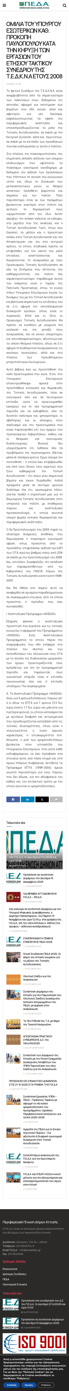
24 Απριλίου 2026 (18, 865)
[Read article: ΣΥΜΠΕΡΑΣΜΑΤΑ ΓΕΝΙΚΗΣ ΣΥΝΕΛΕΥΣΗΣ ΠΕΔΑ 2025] (13, 942)
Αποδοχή (11, 1385)
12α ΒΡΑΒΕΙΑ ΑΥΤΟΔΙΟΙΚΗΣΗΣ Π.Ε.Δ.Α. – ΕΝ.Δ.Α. (40, 895)
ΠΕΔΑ (6, 1279)
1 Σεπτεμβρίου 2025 (34, 1074)
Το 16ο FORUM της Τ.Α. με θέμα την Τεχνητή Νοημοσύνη (41, 1022)
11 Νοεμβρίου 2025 (19, 931)
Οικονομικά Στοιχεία (15, 1284)
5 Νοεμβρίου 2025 (33, 946)
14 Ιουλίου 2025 (31, 1167)
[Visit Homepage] (34, 5)
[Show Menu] (4, 5)
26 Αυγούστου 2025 (19, 1089)
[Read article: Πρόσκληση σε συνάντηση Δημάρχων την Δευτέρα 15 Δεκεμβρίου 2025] (13, 878)
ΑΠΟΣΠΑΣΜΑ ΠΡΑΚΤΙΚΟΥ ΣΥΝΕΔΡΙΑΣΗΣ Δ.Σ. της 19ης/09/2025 (37, 1040)
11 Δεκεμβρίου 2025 (33, 886)
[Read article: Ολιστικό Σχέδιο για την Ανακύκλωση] (13, 979)
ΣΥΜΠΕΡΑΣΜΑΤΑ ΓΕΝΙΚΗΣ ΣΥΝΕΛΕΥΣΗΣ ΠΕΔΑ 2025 (38, 940)
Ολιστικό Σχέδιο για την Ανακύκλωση (37, 977)
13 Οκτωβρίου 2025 (33, 1029)
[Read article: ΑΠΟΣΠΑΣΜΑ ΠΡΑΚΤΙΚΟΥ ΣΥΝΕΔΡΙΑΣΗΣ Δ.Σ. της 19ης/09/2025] (13, 1040)
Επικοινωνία (10, 1269)
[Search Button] (64, 5)
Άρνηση (29, 1385)
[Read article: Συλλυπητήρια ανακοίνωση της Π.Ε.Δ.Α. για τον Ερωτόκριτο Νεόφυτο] (13, 1158)
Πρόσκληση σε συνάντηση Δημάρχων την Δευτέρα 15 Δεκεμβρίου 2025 (38, 878)
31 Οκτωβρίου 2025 (33, 969)
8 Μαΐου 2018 (13, 83)
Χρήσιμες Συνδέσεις (14, 1274)
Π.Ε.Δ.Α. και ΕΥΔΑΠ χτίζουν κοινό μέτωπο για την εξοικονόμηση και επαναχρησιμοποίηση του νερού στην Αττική (42, 1179)
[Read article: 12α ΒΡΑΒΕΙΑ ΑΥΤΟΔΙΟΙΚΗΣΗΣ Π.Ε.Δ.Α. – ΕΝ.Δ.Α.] (13, 897)
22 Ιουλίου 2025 (31, 1148)
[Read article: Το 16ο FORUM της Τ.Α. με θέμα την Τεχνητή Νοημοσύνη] (13, 1024)
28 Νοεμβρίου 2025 (33, 901)
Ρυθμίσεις (46, 1385)
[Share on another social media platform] (56, 799)
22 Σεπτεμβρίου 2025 (34, 1048)
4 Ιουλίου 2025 (31, 1189)
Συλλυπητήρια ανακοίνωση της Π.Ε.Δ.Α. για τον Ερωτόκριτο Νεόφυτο (41, 1158)
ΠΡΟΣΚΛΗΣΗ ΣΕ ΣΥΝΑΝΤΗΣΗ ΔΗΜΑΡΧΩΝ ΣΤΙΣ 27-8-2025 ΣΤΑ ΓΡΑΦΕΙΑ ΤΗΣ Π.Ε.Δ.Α (33, 1082)
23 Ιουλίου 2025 (31, 1122)
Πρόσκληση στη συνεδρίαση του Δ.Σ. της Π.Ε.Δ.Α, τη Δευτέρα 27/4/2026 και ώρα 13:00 (33, 857)
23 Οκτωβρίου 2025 (33, 984)
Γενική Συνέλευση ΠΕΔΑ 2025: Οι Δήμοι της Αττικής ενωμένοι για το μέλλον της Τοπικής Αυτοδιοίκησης (42, 959)
